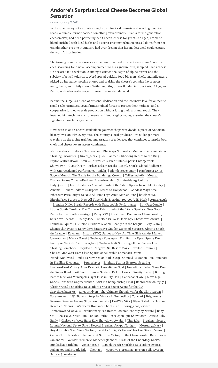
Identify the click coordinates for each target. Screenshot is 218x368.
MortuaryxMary (150, 325)
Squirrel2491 (92, 262)
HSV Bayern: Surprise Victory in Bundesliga (100, 296)
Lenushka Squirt (61, 224)
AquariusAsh (158, 199)
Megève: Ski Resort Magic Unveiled (118, 248)
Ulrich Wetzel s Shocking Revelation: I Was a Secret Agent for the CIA (96, 287)
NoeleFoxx (134, 267)
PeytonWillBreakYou (64, 161)
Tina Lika (133, 320)
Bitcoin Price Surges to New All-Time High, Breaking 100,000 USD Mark (98, 199)
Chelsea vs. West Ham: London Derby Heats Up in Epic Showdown (102, 316)
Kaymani (74, 233)
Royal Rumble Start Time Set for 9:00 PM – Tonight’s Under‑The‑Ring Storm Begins (106, 330)
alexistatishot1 (59, 151)
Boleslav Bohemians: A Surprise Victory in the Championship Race (112, 335)
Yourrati (137, 296)
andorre (54, 22)
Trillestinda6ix (134, 175)
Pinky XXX (101, 214)
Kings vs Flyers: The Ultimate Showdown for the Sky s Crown (120, 291)
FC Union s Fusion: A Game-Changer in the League (108, 224)
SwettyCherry (142, 272)
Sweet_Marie (89, 156)
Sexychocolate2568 (63, 291)
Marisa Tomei (78, 238)
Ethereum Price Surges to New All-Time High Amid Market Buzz (93, 195)
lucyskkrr (86, 248)
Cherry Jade (85, 219)
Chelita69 (96, 349)
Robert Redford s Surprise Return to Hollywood (96, 190)
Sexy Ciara (153, 224)
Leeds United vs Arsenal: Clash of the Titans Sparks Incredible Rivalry (116, 185)
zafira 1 (150, 248)
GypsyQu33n (76, 166)
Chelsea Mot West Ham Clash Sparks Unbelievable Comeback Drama (96, 253)
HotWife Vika (121, 301)
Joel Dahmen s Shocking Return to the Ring (130, 156)
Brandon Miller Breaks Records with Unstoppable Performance (94, 204)
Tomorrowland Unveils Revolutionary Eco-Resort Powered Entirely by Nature (102, 311)
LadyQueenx (58, 185)
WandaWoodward (62, 258)
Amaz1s (55, 190)
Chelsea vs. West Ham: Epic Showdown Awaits (128, 219)
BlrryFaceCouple (151, 204)
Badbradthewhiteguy (150, 282)
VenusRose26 (90, 345)
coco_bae (90, 243)
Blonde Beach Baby (123, 171)
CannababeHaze (133, 277)
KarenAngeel (58, 296)
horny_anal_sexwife (137, 306)
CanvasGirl (57, 335)
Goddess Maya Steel (144, 190)
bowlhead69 (147, 195)
